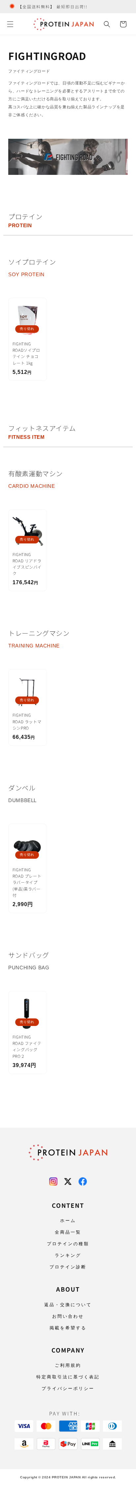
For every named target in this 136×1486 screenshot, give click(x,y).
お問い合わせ (68, 1316)
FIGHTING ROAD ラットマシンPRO (27, 721)
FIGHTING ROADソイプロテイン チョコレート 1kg (26, 353)
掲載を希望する (68, 1327)
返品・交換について (68, 1304)
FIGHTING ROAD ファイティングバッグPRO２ (27, 1046)
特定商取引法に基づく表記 (68, 1376)
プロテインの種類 (68, 1243)
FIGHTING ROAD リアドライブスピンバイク (27, 563)
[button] (10, 24)
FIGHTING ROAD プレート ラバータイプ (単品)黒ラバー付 (27, 882)
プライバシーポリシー (68, 1388)
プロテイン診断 (68, 1266)
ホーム (68, 1220)
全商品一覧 (68, 1232)
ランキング (68, 1255)
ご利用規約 (68, 1365)
